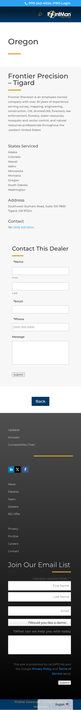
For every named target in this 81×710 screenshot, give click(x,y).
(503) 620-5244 (23, 227)
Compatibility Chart (21, 444)
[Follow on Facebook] (25, 469)
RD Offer (14, 514)
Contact (13, 551)
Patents (13, 491)
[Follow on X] (17, 469)
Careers (13, 543)
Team (12, 499)
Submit (18, 374)
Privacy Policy (42, 669)
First (15, 277)
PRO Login (61, 3)
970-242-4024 (40, 3)
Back (40, 401)
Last (15, 293)
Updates (13, 430)
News (12, 484)
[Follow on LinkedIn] (11, 469)
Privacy (13, 528)
